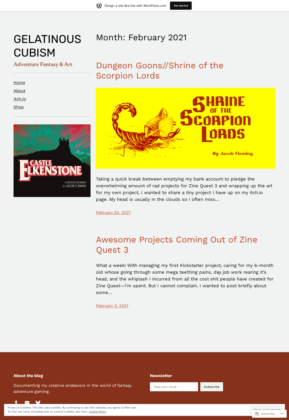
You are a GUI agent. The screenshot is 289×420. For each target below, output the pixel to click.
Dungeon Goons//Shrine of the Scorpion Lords (160, 70)
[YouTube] (27, 402)
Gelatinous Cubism (47, 45)
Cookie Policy (97, 411)
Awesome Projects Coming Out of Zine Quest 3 (176, 245)
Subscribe (211, 387)
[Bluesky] (38, 402)
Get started (181, 5)
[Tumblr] (16, 402)
